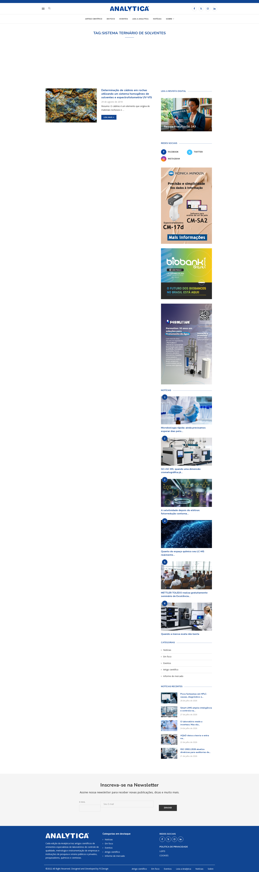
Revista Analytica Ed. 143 (180, 126)
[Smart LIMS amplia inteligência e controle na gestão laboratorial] (169, 711)
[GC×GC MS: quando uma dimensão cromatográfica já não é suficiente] (186, 452)
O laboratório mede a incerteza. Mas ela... (191, 723)
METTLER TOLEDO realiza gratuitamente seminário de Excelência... (184, 594)
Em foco (111, 19)
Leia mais (108, 117)
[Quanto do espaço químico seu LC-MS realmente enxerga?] (186, 534)
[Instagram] (207, 8)
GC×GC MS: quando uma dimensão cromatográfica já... (181, 470)
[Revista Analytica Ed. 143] (186, 114)
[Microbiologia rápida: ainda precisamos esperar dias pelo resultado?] (186, 410)
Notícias (157, 19)
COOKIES (163, 856)
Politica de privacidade (173, 847)
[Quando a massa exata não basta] (186, 617)
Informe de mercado (173, 676)
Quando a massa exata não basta (180, 634)
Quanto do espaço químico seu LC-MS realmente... (182, 553)
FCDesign (103, 868)
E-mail (82, 802)
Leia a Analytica (140, 19)
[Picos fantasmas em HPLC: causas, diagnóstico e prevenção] (169, 698)
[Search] (49, 8)
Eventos (123, 19)
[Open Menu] (43, 8)
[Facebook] (194, 8)
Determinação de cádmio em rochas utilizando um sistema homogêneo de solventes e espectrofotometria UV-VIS (126, 93)
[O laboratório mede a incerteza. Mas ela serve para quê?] (169, 725)
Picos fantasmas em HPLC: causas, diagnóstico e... (193, 695)
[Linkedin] (214, 8)
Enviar (168, 807)
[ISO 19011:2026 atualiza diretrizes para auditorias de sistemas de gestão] (169, 753)
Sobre (169, 19)
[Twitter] (201, 8)
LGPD (162, 851)
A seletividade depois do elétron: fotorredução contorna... (180, 512)
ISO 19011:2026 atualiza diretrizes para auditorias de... (195, 751)
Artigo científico (93, 19)
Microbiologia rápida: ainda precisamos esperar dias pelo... (183, 429)
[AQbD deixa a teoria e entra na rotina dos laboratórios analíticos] (169, 739)
